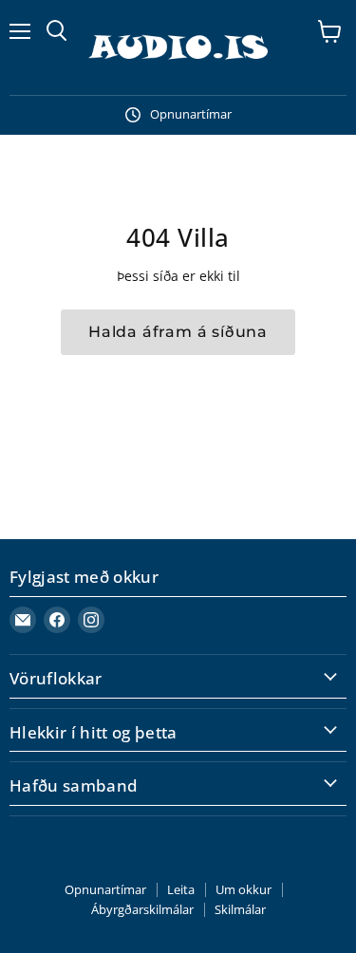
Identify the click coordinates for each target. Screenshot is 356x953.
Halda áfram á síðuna (178, 332)
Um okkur (243, 889)
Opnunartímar (105, 889)
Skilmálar (240, 909)
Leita (181, 889)
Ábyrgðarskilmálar (142, 909)
